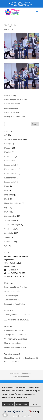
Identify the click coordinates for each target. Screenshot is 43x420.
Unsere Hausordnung (13, 343)
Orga (6, 208)
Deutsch (7, 148)
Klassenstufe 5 (10, 178)
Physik (7, 212)
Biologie (7, 144)
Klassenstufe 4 (10, 174)
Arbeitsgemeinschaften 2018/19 (17, 315)
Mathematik (9, 195)
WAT (6, 246)
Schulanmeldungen (12, 225)
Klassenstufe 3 (10, 169)
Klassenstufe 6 (10, 182)
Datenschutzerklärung (25, 416)
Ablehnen (8, 404)
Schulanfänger (10, 220)
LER (6, 191)
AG (5, 135)
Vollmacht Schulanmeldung (15, 339)
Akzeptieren (22, 404)
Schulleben (9, 229)
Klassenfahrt (9, 157)
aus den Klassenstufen (13, 139)
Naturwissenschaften (12, 203)
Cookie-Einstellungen (20, 376)
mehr (35, 404)
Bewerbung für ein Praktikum (16, 99)
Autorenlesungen (11, 108)
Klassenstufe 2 (10, 165)
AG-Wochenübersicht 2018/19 (16, 320)
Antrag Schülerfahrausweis (15, 335)
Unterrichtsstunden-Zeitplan (15, 347)
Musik (6, 199)
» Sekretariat (12, 270)
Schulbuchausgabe (12, 104)
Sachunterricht (10, 216)
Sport (6, 237)
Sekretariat (8, 233)
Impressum (26, 373)
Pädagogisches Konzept (14, 330)
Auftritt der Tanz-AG (12, 112)
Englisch (7, 152)
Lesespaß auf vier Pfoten (14, 116)
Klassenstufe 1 (10, 161)
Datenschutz (14, 373)
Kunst (6, 186)
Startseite (8, 242)
